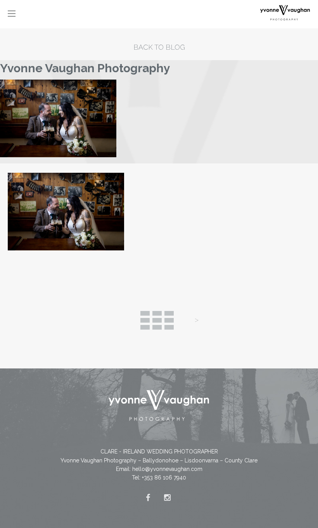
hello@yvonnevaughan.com (167, 469)
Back (157, 320)
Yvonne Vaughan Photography (85, 68)
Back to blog (159, 47)
